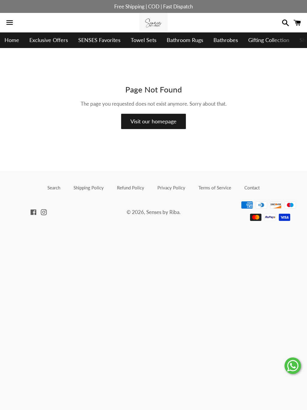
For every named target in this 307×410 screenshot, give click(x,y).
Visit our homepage (153, 121)
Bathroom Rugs (185, 40)
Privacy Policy (171, 187)
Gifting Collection (268, 40)
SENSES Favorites (99, 40)
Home (11, 40)
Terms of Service (214, 187)
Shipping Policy (88, 187)
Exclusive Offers (48, 40)
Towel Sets (143, 40)
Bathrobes (225, 40)
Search (53, 187)
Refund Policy (130, 187)
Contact (252, 187)
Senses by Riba (162, 212)
